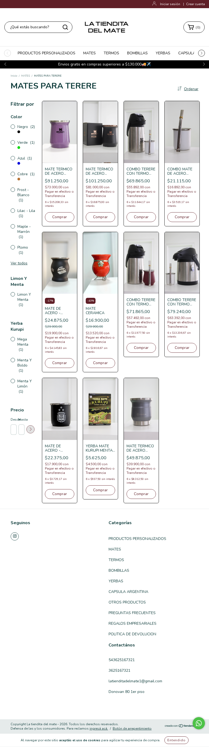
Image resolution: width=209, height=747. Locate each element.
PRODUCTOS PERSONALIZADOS (46, 53)
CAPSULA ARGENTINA (128, 591)
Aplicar (30, 429)
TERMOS (111, 53)
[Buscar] (65, 27)
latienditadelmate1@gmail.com (135, 681)
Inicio (14, 76)
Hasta (21, 419)
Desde (13, 419)
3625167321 (119, 670)
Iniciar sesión (170, 4)
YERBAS (163, 53)
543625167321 (122, 659)
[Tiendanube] (181, 726)
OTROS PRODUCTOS (127, 602)
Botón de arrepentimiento (132, 728)
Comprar (59, 217)
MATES (89, 53)
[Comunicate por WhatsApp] (199, 723)
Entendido (176, 740)
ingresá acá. (99, 728)
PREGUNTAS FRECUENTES (132, 612)
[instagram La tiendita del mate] (15, 536)
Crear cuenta (195, 4)
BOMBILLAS (137, 53)
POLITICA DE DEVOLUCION (132, 634)
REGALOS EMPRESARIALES (132, 623)
